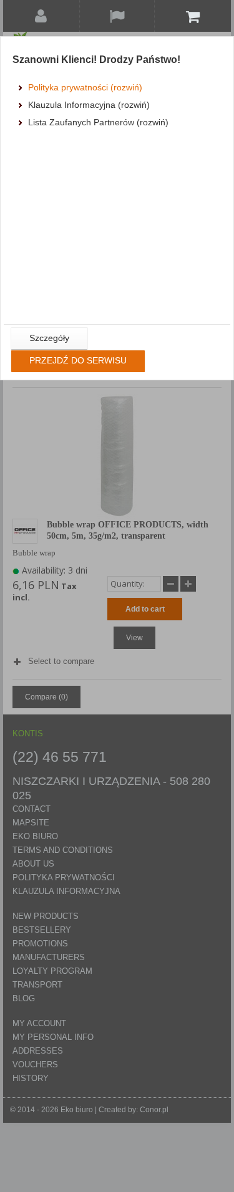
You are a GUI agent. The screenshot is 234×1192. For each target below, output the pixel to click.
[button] (49, 338)
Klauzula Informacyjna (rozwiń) (89, 105)
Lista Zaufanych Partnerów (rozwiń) (98, 122)
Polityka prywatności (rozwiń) (85, 87)
